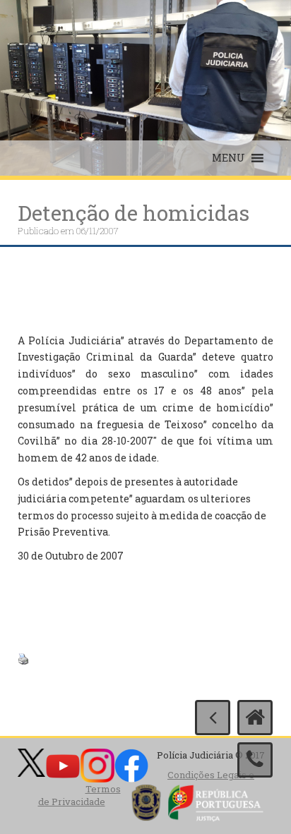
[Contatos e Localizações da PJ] (255, 760)
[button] (228, 158)
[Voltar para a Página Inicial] (255, 717)
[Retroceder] (212, 717)
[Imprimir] (23, 658)
